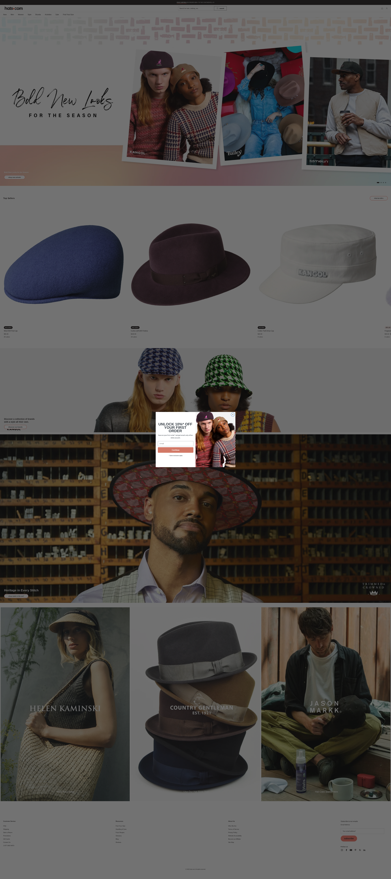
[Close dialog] (233, 414)
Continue (175, 450)
